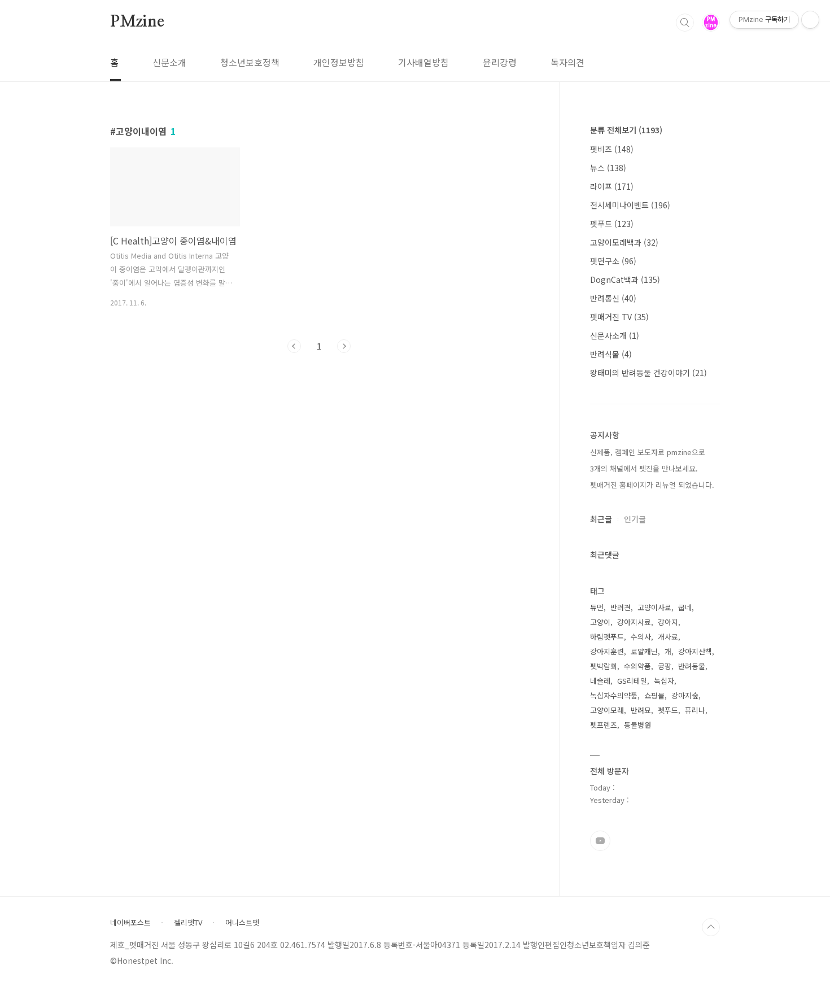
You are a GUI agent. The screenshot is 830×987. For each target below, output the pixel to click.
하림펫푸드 (607, 636)
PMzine (137, 22)
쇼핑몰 (654, 695)
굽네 (685, 607)
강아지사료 (634, 622)
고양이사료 (654, 607)
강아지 (668, 622)
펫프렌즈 (603, 724)
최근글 (601, 519)
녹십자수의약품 (613, 695)
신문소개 (169, 62)
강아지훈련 (607, 651)
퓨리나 (695, 710)
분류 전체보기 (626, 130)
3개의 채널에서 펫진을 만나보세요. (644, 468)
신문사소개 (614, 335)
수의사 (641, 636)
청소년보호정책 (249, 62)
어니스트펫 (242, 922)
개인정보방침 (338, 62)
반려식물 (611, 354)
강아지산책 (695, 651)
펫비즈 (612, 149)
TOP (711, 927)
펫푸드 (612, 223)
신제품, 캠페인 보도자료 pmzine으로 (647, 452)
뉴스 (608, 167)
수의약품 (637, 666)
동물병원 (637, 724)
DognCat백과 (625, 279)
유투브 (600, 841)
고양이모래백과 (624, 242)
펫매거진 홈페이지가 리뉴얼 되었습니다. (652, 484)
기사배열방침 (423, 62)
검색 (684, 22)
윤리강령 (500, 62)
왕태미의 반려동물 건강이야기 (648, 372)
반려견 (620, 607)
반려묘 (641, 710)
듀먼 (597, 607)
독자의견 (567, 62)
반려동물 (691, 666)
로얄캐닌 (644, 651)
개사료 (668, 636)
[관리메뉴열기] (810, 19)
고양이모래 (607, 710)
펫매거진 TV (619, 316)
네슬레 (600, 680)
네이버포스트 (130, 922)
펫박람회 (603, 666)
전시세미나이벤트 (630, 205)
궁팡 (664, 666)
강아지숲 (684, 695)
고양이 (600, 622)
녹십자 (664, 680)
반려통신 (613, 298)
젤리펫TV (188, 922)
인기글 (635, 519)
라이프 (612, 186)
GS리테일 (632, 680)
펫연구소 (613, 261)
